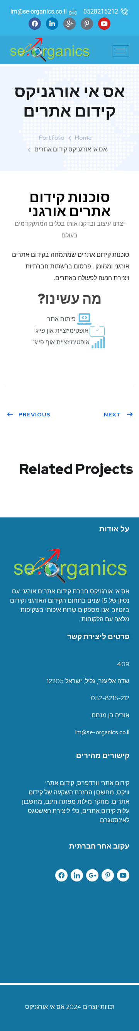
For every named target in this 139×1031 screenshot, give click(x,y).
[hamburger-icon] (120, 51)
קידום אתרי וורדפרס (103, 783)
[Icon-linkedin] (77, 875)
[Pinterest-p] (87, 23)
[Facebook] (35, 23)
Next (112, 414)
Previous (35, 414)
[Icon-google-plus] (69, 23)
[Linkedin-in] (52, 23)
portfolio (51, 138)
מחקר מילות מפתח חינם (77, 801)
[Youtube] (104, 23)
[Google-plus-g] (92, 875)
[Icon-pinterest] (108, 875)
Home (83, 138)
